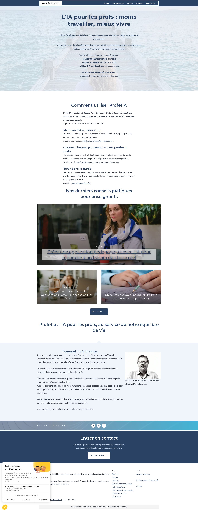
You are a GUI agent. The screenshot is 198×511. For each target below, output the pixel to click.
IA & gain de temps (119, 487)
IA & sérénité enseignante (122, 484)
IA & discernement (119, 493)
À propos (115, 474)
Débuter (115, 480)
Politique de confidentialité (147, 480)
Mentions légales (143, 474)
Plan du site (116, 496)
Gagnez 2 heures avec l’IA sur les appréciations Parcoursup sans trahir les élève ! (67, 287)
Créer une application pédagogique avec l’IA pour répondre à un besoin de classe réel (99, 234)
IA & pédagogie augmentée (122, 490)
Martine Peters (56, 500)
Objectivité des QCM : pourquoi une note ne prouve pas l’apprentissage (131, 287)
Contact (139, 486)
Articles (115, 477)
